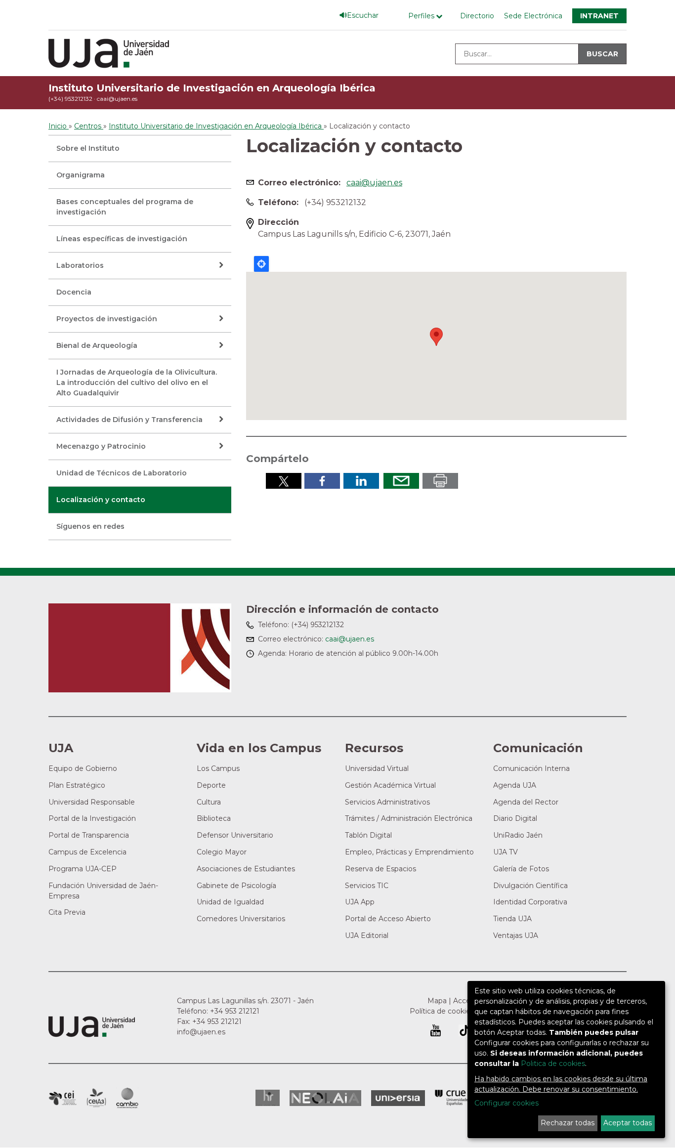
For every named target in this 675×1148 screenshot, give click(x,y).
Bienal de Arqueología (96, 345)
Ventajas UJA (515, 935)
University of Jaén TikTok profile (464, 1030)
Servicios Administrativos (387, 802)
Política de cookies (442, 1011)
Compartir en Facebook (322, 481)
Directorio (477, 15)
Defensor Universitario (235, 835)
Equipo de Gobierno (82, 768)
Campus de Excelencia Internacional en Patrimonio (62, 1098)
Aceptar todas (627, 1122)
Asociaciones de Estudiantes (246, 868)
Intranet (599, 15)
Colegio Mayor (222, 852)
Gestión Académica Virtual (390, 785)
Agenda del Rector (525, 802)
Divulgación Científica (530, 885)
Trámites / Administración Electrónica (408, 818)
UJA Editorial (366, 935)
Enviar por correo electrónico (401, 481)
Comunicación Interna (531, 768)
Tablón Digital (368, 835)
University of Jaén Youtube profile (435, 1030)
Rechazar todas (567, 1122)
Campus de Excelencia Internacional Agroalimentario (96, 1098)
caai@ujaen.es (117, 98)
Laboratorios (80, 265)
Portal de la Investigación (92, 818)
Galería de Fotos (521, 868)
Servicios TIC (366, 885)
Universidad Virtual (377, 768)
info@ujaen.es (201, 1031)
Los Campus (218, 768)
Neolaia (325, 1098)
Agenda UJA (514, 785)
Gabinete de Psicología (236, 885)
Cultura (209, 802)
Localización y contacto (100, 499)
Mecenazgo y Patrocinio (101, 446)
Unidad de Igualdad (230, 901)
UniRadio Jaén (518, 835)
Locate (261, 264)
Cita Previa (66, 912)
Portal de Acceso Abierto (388, 918)
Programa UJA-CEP (82, 868)
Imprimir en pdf (440, 481)
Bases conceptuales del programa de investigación (124, 206)
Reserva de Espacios (380, 868)
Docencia (73, 292)
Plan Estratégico (76, 785)
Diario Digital (515, 818)
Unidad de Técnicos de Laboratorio (121, 472)
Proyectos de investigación (106, 318)
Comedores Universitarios (241, 918)
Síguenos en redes (90, 526)
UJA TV (505, 852)
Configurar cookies (506, 1103)
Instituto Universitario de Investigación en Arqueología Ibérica (212, 88)
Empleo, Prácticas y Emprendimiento (409, 852)
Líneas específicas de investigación (121, 238)
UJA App (360, 901)
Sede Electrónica (533, 15)
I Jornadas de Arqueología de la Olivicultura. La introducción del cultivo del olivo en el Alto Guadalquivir (136, 382)
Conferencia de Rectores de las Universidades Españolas (452, 1098)
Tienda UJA (512, 918)
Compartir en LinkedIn (361, 481)
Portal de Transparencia (88, 835)
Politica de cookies (553, 1063)
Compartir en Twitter (283, 481)
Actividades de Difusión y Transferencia (129, 419)
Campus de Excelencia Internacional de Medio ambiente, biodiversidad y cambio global (127, 1098)
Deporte (211, 785)
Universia (398, 1098)
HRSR (267, 1098)
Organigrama (80, 174)
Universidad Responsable (91, 802)
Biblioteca (214, 818)
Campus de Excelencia (87, 852)
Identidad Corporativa (530, 901)
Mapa (437, 1000)
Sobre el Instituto (88, 148)
